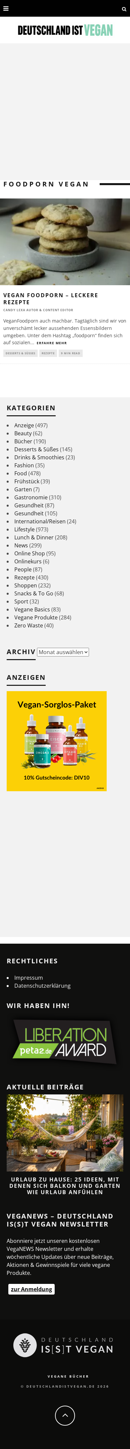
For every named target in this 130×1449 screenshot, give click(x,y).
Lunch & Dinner (34, 537)
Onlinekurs (28, 561)
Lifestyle (24, 529)
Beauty (23, 433)
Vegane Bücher (68, 1376)
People (23, 569)
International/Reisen (40, 521)
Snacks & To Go (33, 593)
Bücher (23, 441)
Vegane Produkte (36, 617)
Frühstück (26, 481)
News (21, 545)
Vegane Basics (32, 609)
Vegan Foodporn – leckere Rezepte (50, 299)
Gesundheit (29, 505)
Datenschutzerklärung (42, 985)
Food (20, 473)
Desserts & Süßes (20, 353)
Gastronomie (31, 497)
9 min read (70, 353)
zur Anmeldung (31, 1289)
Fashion (24, 465)
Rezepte (48, 353)
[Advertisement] (65, 112)
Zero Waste (28, 625)
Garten (23, 489)
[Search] (124, 8)
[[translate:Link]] (16, 8)
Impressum (28, 977)
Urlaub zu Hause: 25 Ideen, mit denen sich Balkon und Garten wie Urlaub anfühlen (65, 1186)
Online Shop (29, 553)
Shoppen (25, 585)
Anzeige (24, 425)
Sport (21, 601)
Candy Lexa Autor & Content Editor (38, 310)
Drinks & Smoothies (39, 457)
